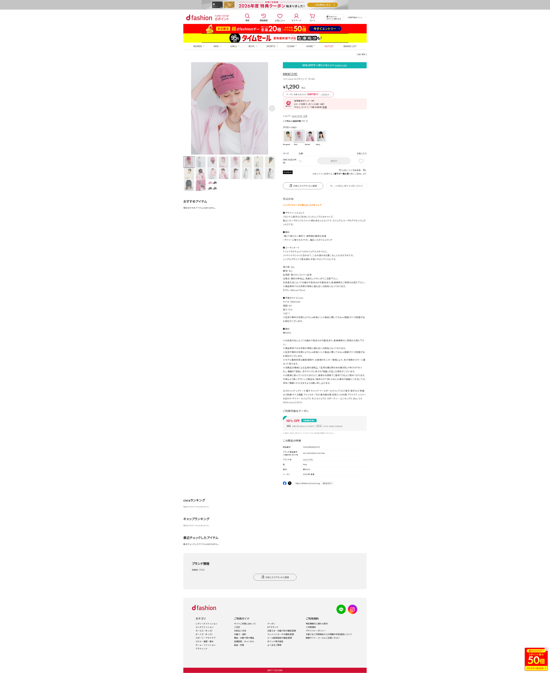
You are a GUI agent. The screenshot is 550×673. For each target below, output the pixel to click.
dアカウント (272, 627)
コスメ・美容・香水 (205, 641)
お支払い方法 (240, 630)
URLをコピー (327, 483)
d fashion (199, 17)
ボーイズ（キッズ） (205, 634)
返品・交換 (239, 644)
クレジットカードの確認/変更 (280, 634)
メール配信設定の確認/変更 (279, 637)
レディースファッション (206, 623)
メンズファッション (205, 627)
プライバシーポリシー (316, 630)
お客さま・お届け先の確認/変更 (281, 630)
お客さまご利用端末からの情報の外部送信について (329, 634)
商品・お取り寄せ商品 (244, 637)
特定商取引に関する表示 (317, 623)
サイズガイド (288, 172)
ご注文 (237, 627)
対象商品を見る (309, 420)
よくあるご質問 (274, 644)
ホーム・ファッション (206, 644)
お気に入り (280, 20)
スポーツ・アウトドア (206, 637)
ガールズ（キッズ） (205, 630)
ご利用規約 (311, 627)
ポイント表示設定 (275, 641)
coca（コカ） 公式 (299, 115)
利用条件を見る (341, 65)
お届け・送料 (240, 634)
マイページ (296, 20)
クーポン (271, 623)
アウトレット (202, 648)
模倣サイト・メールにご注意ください (323, 637)
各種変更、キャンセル (244, 641)
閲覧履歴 (264, 20)
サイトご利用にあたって (245, 623)
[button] (272, 108)
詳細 (325, 107)
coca (290, 73)
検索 (247, 20)
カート (313, 20)
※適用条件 (325, 94)
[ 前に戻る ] (362, 54)
